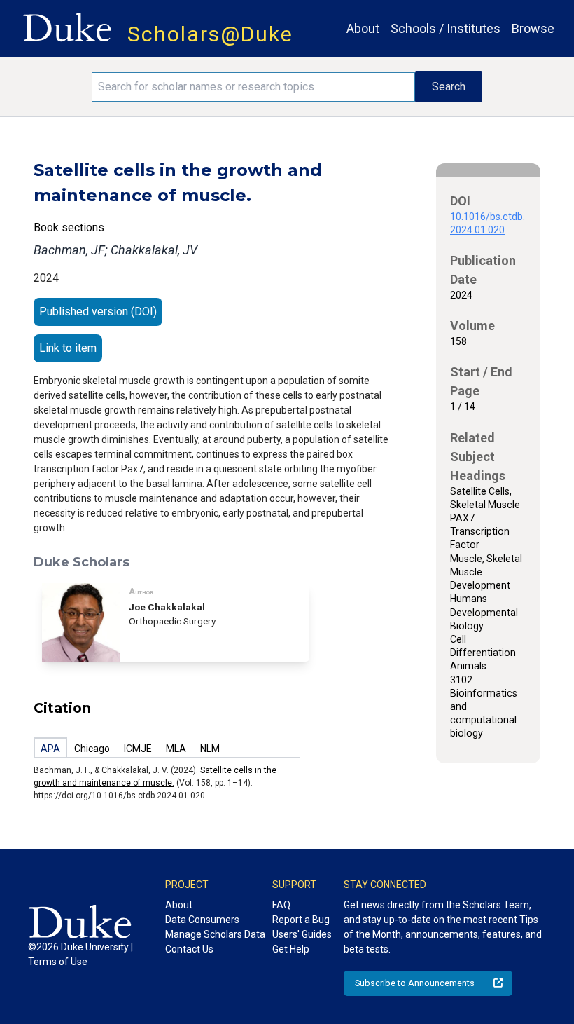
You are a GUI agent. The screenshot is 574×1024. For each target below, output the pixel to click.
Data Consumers (202, 919)
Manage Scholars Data (215, 934)
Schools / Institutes (445, 28)
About (362, 28)
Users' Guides (302, 934)
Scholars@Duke (210, 34)
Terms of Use (58, 961)
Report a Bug (301, 919)
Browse (533, 28)
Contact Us (189, 949)
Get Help (290, 949)
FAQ (281, 904)
